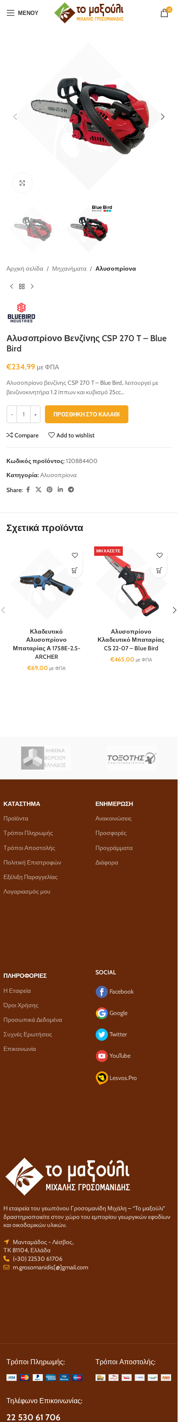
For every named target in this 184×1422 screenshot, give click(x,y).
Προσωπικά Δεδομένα (32, 1020)
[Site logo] (89, 12)
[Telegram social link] (71, 490)
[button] (15, 116)
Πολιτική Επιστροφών (32, 862)
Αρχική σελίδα (24, 268)
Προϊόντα (15, 818)
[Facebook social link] (28, 490)
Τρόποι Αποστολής (29, 848)
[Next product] (32, 287)
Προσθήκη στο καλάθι (86, 414)
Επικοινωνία (19, 1049)
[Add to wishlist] (75, 555)
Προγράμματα (114, 848)
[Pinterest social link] (49, 490)
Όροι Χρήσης (21, 1005)
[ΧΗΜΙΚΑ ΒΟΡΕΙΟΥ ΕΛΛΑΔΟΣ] (46, 758)
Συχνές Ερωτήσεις (27, 1034)
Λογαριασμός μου (26, 891)
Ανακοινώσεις (113, 818)
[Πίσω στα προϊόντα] (22, 287)
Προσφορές (111, 833)
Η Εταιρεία (17, 990)
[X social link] (38, 490)
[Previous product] (11, 287)
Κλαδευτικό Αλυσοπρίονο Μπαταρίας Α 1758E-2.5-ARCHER (46, 644)
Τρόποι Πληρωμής (28, 833)
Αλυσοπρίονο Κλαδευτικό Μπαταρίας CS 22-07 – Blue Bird (131, 640)
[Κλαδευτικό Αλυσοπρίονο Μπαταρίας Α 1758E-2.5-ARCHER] (46, 583)
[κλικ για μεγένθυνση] (22, 182)
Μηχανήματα (69, 268)
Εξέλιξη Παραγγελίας (30, 877)
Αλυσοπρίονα (115, 268)
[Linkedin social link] (60, 490)
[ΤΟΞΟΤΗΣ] (132, 758)
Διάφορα (106, 862)
